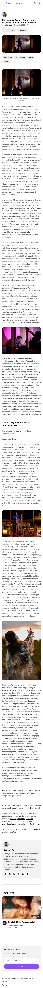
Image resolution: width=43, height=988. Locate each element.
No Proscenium (22, 813)
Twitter (13, 819)
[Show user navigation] (39, 3)
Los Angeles (7, 57)
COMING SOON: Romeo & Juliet (21, 922)
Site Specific (20, 57)
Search (35, 3)
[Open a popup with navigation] (3, 3)
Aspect (4, 981)
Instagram (6, 821)
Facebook (21, 819)
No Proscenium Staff (15, 925)
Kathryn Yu (8, 25)
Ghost (34, 979)
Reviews (6, 61)
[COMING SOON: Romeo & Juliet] (21, 907)
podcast (5, 816)
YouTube (29, 819)
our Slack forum (33, 824)
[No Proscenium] (14, 3)
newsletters (20, 816)
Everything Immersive (11, 824)
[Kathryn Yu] (4, 14)
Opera (30, 57)
